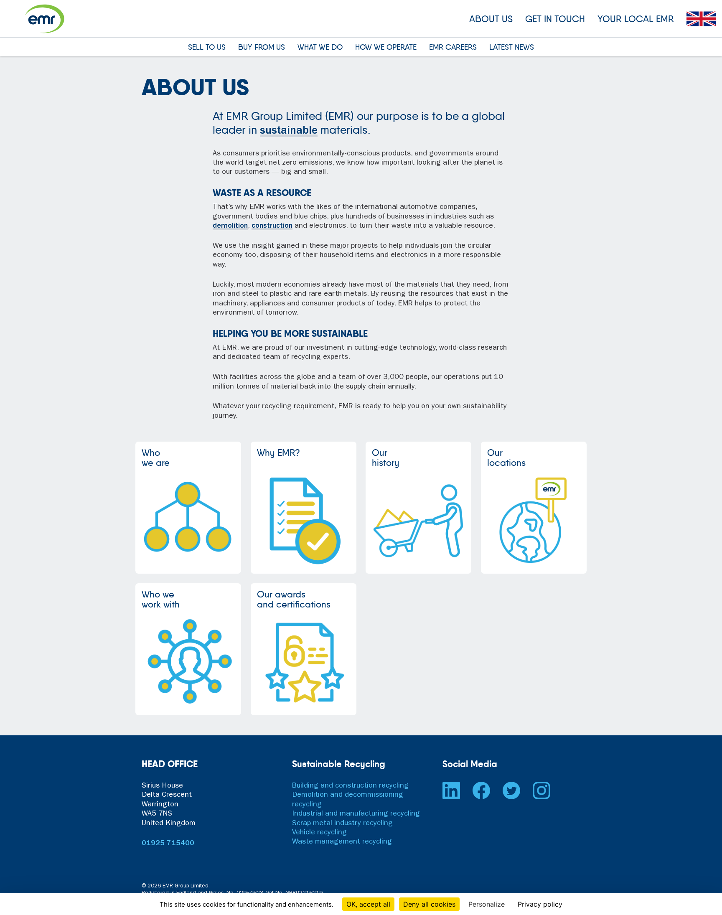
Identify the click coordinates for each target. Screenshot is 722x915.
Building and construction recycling (350, 786)
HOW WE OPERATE (386, 47)
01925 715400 (168, 844)
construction (272, 226)
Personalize (486, 904)
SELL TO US (207, 47)
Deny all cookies (429, 904)
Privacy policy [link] (540, 904)
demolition (230, 226)
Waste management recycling (342, 842)
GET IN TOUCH (555, 19)
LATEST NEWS (511, 47)
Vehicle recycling (319, 833)
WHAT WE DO (320, 47)
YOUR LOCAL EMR (635, 19)
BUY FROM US (261, 47)
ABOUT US (491, 19)
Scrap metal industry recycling (342, 824)
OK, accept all (368, 904)
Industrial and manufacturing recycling (356, 814)
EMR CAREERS (453, 47)
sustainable (289, 131)
